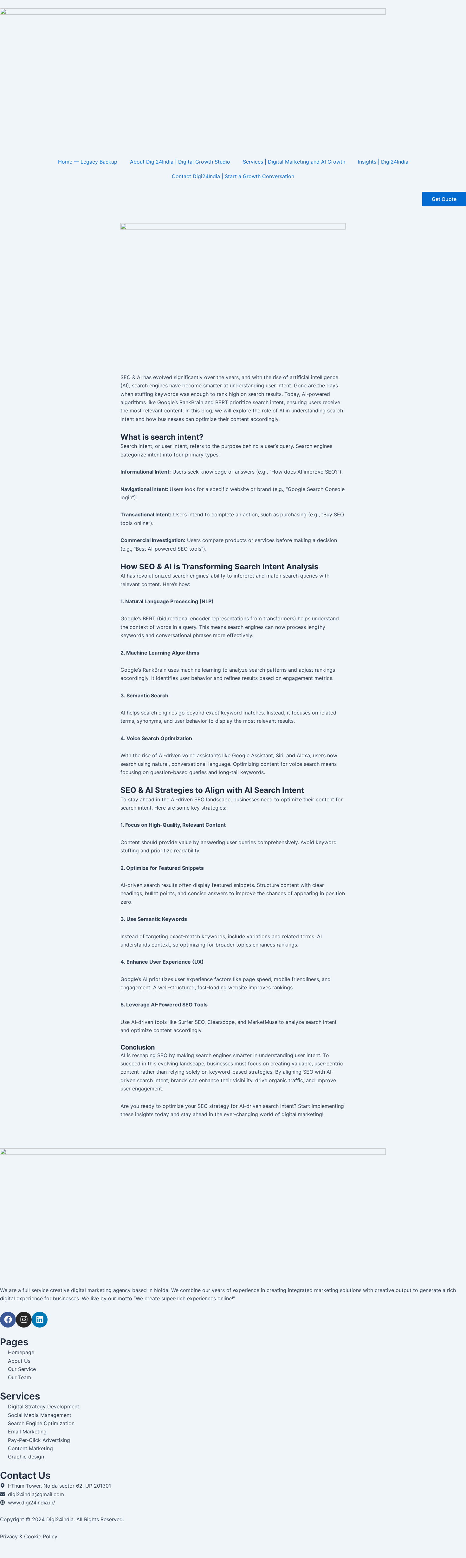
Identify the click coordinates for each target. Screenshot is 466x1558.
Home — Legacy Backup (87, 161)
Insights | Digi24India (383, 161)
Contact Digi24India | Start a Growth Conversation (233, 176)
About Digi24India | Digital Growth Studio (180, 161)
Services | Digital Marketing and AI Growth (294, 161)
